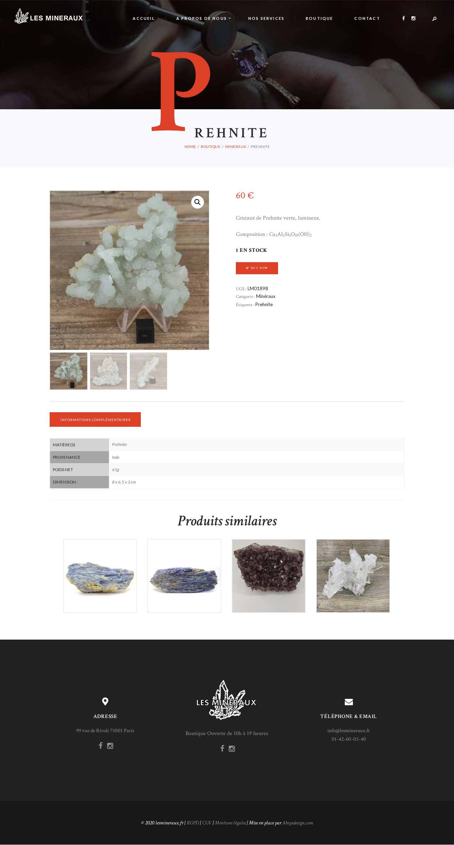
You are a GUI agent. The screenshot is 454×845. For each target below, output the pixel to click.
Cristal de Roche (353, 561)
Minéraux (235, 146)
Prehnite (264, 304)
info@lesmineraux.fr (348, 730)
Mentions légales (230, 822)
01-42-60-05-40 (349, 739)
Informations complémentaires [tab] (95, 420)
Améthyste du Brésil (269, 561)
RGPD (193, 822)
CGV (207, 822)
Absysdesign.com (297, 822)
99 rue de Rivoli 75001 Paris (105, 730)
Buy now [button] (102, 588)
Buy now (259, 268)
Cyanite (100, 561)
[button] (197, 202)
